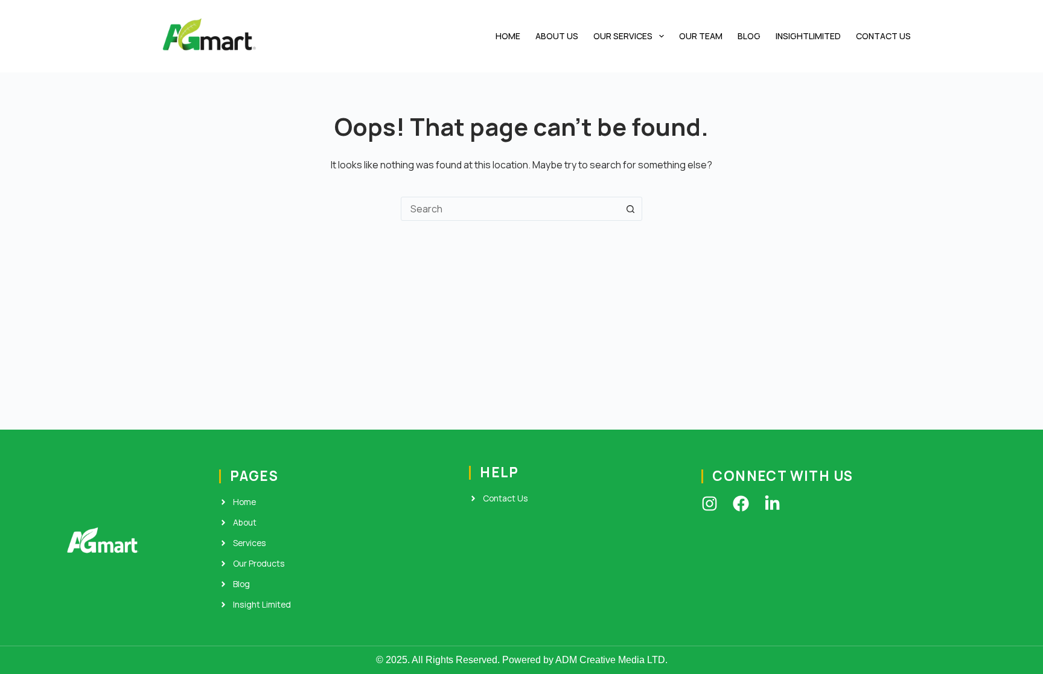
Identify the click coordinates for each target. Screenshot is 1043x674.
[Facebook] (741, 503)
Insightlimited (808, 36)
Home (508, 36)
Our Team (700, 36)
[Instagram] (709, 503)
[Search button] (630, 208)
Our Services (622, 36)
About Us (556, 36)
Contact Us (883, 36)
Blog (749, 36)
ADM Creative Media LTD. (611, 660)
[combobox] (510, 209)
